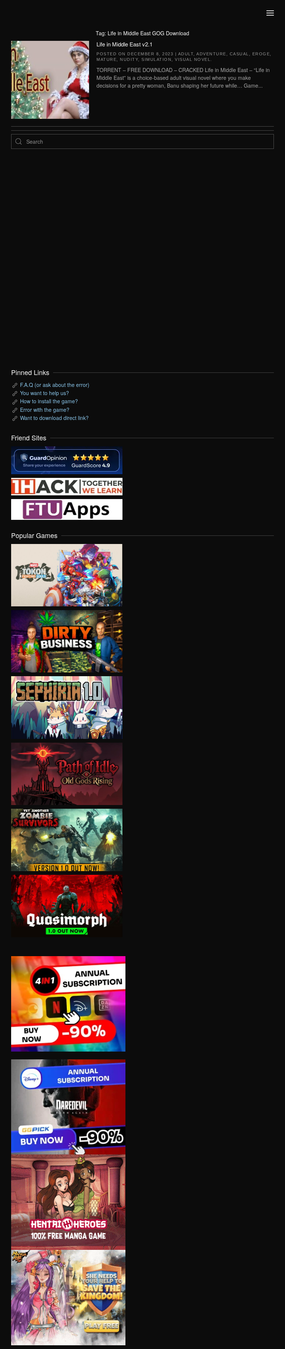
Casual (239, 54)
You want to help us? (44, 393)
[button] (270, 13)
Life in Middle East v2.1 (124, 44)
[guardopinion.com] (66, 459)
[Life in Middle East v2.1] (50, 78)
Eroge (261, 54)
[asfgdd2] (68, 1201)
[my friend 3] (66, 485)
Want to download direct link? (54, 417)
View (66, 573)
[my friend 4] (66, 508)
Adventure (211, 54)
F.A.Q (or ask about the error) (54, 384)
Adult (186, 54)
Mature (106, 59)
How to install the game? (49, 401)
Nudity (129, 59)
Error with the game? (44, 409)
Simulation (156, 59)
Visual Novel (192, 59)
